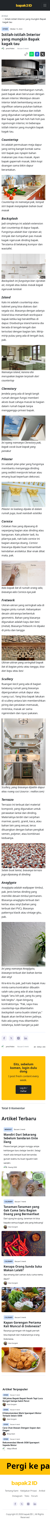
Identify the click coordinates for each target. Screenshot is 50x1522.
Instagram (17, 1496)
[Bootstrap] (24, 1483)
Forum (34, 1496)
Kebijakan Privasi (28, 1490)
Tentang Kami (11, 1490)
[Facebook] (4, 1038)
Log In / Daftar (23, 1090)
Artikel (5, 15)
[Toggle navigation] (44, 5)
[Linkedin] (25, 1038)
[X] (11, 1038)
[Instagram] (18, 1038)
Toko (26, 1496)
